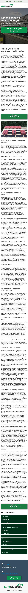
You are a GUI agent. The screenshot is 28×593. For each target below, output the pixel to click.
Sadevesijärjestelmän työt (7, 549)
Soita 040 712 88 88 (8, 1)
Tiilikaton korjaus (5, 522)
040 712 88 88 (6, 565)
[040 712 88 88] (2, 563)
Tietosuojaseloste (18, 590)
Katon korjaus (5, 516)
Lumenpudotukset (5, 547)
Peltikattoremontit (5, 536)
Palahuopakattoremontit (7, 541)
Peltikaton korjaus (5, 519)
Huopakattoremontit (6, 538)
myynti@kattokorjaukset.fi (18, 1)
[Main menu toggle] (25, 5)
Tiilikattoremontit (5, 533)
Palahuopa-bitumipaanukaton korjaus (10, 527)
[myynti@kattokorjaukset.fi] (2, 572)
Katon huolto (4, 544)
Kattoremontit (5, 530)
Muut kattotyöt (5, 552)
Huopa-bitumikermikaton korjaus (9, 525)
